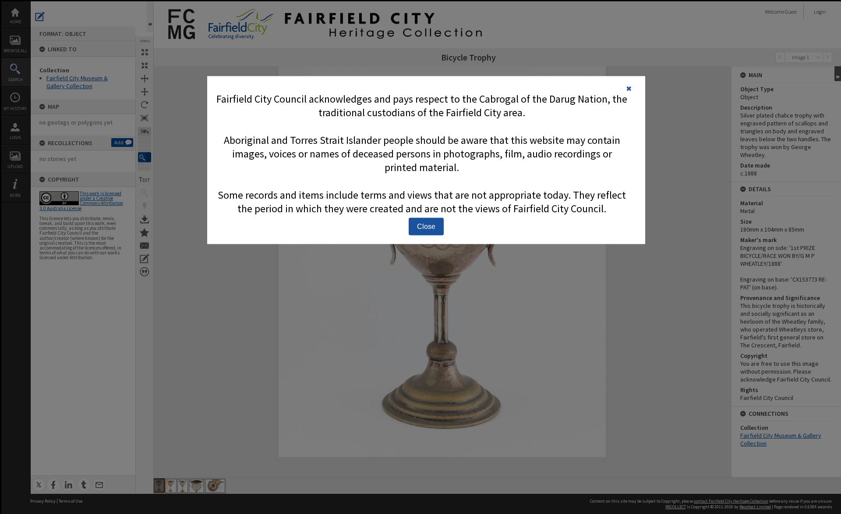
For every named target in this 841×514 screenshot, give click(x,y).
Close (426, 226)
